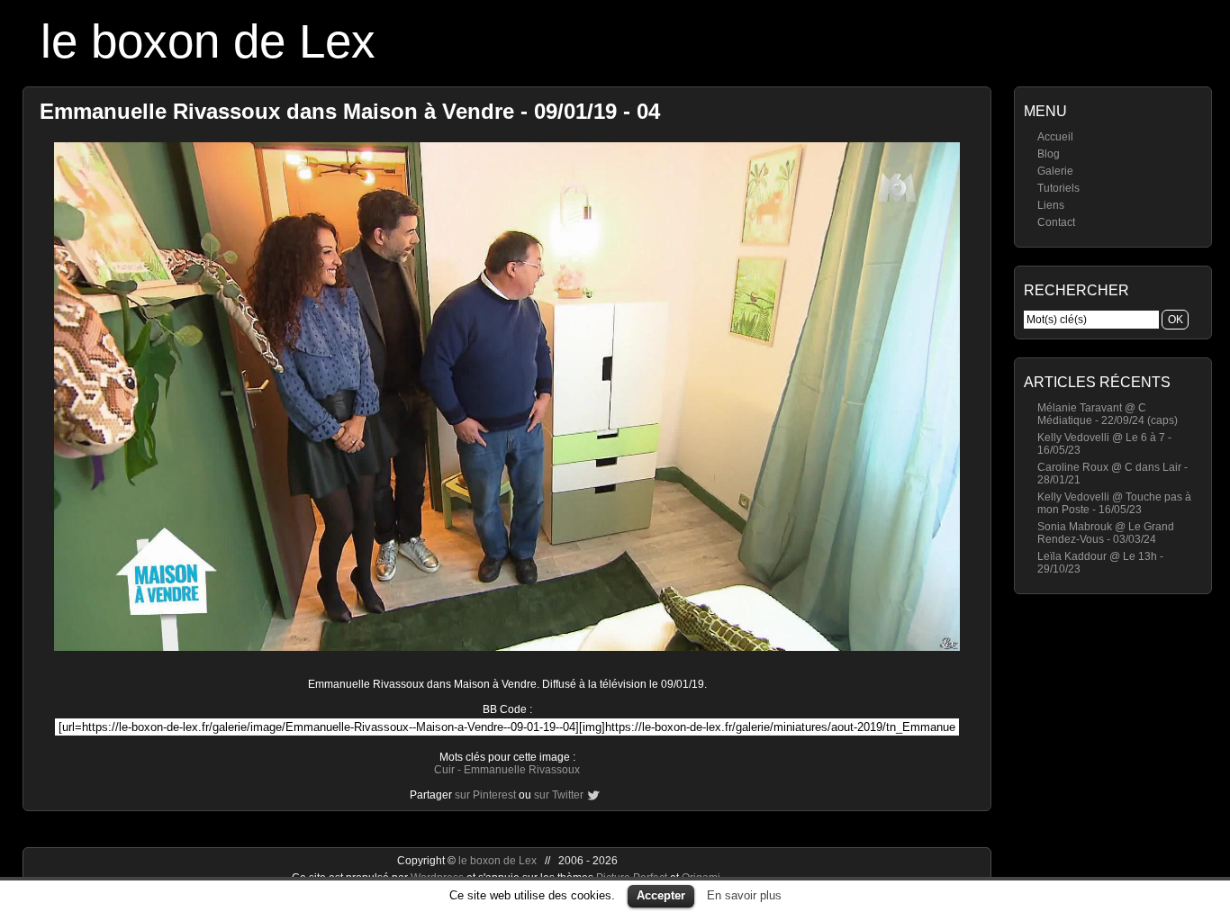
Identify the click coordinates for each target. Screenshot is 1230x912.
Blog (1048, 154)
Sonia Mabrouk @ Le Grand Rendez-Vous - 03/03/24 (1105, 533)
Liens (1050, 205)
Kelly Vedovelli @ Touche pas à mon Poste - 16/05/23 (1114, 503)
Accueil (1055, 137)
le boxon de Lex (208, 41)
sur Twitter (558, 795)
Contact (1056, 222)
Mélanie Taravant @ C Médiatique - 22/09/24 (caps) (1107, 414)
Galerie (1055, 171)
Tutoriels (1058, 188)
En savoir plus (744, 895)
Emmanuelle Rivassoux (522, 769)
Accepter (661, 895)
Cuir (444, 769)
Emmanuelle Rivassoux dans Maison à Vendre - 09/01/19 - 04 (350, 111)
